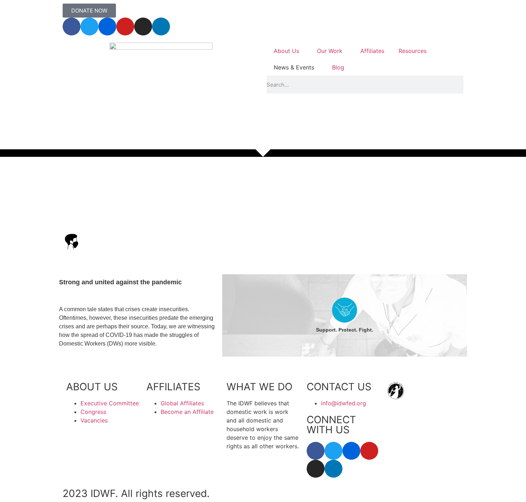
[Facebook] (72, 26)
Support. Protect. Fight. (344, 330)
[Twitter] (89, 26)
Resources (413, 50)
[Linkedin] (161, 26)
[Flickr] (107, 26)
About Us (286, 50)
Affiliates (372, 50)
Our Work (329, 50)
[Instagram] (143, 26)
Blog (338, 67)
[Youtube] (125, 26)
